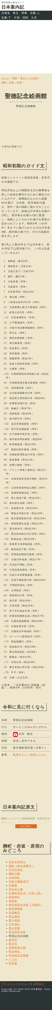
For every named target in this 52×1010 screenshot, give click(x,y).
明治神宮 (14, 951)
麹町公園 (14, 873)
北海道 (5, 13)
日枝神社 (14, 877)
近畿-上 (35, 13)
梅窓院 (13, 939)
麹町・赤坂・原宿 (11, 82)
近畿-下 (6, 17)
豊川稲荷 (14, 920)
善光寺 (13, 943)
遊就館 (13, 901)
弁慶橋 (13, 885)
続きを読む (26, 826)
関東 (24, 13)
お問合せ (38, 983)
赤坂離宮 (14, 912)
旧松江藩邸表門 (19, 881)
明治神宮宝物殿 (19, 955)
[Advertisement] (26, 47)
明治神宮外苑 (17, 932)
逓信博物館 (16, 908)
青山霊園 (14, 928)
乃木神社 (14, 924)
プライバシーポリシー (15, 983)
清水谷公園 (16, 889)
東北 (16, 13)
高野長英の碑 (17, 947)
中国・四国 (21, 17)
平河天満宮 (16, 869)
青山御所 (14, 916)
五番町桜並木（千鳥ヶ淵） (26, 893)
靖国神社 (14, 897)
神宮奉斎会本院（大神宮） (26, 904)
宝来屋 (13, 963)
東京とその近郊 (29, 78)
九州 (34, 17)
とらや (13, 959)
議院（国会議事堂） (21, 866)
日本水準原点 (17, 862)
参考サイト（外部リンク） (30, 754)
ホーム (5, 78)
